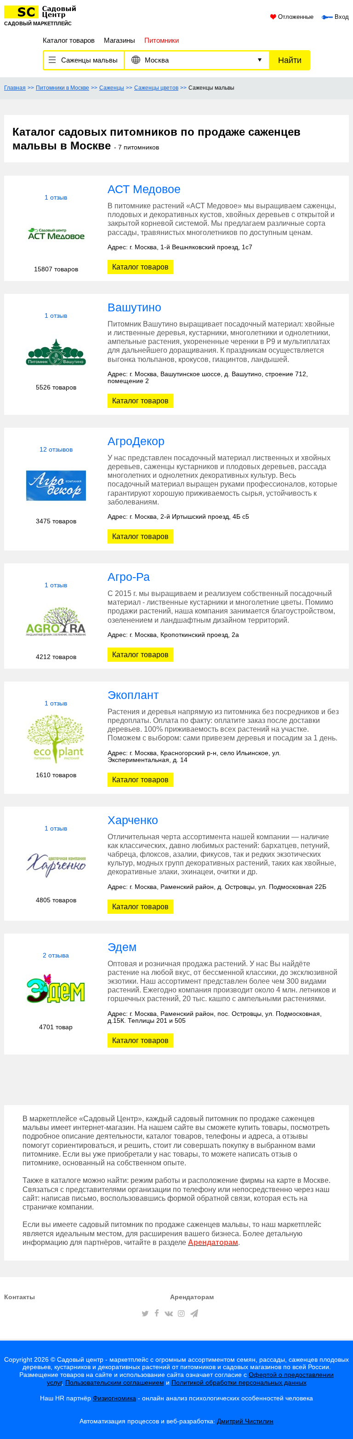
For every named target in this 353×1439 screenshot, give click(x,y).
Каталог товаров (69, 40)
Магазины (119, 40)
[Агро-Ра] (56, 621)
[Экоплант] (56, 739)
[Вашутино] (56, 351)
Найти (290, 60)
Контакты (19, 1297)
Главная (15, 88)
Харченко (133, 820)
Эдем (122, 946)
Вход (341, 17)
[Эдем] (56, 991)
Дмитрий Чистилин (245, 1421)
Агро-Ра (129, 576)
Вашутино (134, 307)
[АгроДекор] (56, 485)
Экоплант (133, 694)
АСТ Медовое (144, 189)
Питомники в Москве (62, 88)
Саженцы (111, 88)
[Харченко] (56, 864)
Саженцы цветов (156, 88)
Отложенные (294, 17)
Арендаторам (192, 1297)
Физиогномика (114, 1398)
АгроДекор (136, 441)
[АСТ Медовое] (56, 233)
